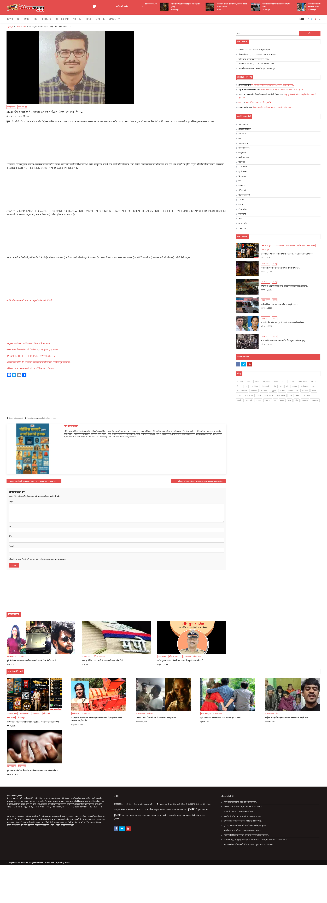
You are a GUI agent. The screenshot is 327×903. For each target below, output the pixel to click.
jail (287, 386)
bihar (257, 381)
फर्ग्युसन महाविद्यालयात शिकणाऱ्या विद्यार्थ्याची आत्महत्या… (29, 343)
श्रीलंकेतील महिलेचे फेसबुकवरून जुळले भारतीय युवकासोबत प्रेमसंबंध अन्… (33, 481)
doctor (313, 381)
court (284, 381)
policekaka (249, 395)
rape (290, 395)
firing (239, 386)
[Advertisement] (116, 143)
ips (281, 386)
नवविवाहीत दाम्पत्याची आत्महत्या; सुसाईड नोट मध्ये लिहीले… (30, 300)
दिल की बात (242, 176)
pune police (281, 395)
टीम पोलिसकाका (25, 116)
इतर (239, 138)
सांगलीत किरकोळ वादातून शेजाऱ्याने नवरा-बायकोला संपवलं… (305, 5)
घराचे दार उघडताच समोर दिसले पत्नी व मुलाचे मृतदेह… (168, 5)
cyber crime (302, 381)
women (305, 400)
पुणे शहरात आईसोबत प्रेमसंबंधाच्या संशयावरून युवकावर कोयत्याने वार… (33, 770)
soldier (239, 400)
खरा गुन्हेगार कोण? (244, 147)
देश (18, 19)
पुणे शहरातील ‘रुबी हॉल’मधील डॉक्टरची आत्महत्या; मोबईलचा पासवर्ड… (272, 85)
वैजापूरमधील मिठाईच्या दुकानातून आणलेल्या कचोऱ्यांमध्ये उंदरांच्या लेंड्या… (246, 835)
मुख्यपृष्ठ (10, 19)
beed (249, 381)
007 (239, 102)
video (282, 400)
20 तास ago (203, 10)
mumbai (41, 418)
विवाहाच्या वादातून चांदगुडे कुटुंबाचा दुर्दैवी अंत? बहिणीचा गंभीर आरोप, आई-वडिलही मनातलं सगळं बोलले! (255, 839)
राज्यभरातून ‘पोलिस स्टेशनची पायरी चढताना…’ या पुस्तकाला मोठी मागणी (287, 254)
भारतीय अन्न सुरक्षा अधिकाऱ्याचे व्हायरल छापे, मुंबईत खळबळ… (242, 830)
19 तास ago (158, 10)
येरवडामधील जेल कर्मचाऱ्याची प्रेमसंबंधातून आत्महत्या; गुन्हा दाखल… (33, 350)
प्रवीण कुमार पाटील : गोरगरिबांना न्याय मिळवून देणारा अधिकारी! (180, 660)
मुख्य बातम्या (187, 656)
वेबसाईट (11, 546)
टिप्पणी (11, 502)
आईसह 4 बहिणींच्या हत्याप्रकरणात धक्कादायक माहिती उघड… (287, 717)
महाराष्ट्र (26, 19)
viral (289, 400)
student (249, 400)
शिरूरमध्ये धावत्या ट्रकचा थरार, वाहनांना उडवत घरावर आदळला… (215, 5)
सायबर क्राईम (46, 19)
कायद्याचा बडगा (12, 656)
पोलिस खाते (242, 190)
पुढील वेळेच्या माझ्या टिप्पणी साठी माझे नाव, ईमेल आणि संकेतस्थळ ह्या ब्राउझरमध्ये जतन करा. (37, 559)
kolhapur (304, 386)
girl (246, 386)
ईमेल (11, 536)
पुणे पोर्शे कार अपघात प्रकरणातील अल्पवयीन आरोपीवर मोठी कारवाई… (32, 660)
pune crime (269, 395)
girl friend (254, 386)
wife (296, 400)
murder (264, 390)
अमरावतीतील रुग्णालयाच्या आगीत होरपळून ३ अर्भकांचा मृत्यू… (257, 68)
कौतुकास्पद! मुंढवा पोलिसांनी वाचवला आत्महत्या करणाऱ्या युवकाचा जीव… (200, 481)
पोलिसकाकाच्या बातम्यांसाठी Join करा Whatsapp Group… (31, 368)
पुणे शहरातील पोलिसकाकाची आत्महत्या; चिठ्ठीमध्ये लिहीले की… (31, 356)
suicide (53, 418)
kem (35, 418)
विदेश (35, 19)
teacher (268, 400)
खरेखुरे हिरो (242, 152)
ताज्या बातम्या (11, 106)
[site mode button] (301, 19)
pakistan (305, 390)
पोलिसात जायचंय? (99, 656)
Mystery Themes (64, 862)
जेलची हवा (241, 162)
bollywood (267, 381)
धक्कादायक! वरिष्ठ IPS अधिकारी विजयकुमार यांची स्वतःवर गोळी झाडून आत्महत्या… (39, 362)
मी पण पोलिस (242, 209)
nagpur (273, 390)
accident (240, 381)
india (274, 386)
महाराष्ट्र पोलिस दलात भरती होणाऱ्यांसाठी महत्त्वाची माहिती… (103, 660)
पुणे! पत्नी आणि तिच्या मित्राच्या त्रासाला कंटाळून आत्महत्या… (221, 717)
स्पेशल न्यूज (100, 19)
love (313, 386)
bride (276, 381)
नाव (10, 526)
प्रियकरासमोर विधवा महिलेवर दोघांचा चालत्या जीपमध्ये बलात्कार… (273, 107)
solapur (307, 395)
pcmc (314, 390)
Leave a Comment (16, 418)
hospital (30, 418)
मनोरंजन (88, 19)
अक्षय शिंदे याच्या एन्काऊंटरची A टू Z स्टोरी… (259, 102)
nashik (282, 390)
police (47, 418)
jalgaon (294, 386)
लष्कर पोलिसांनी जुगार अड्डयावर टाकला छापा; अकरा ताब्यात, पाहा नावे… (282, 89)
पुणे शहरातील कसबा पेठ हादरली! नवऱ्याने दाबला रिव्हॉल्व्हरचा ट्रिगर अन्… (246, 825)
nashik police (293, 390)
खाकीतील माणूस (62, 19)
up (275, 400)
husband (265, 386)
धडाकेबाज (77, 19)
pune (259, 395)
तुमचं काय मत (22, 106)
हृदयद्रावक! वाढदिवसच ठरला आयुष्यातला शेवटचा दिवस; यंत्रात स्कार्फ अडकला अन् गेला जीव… (96, 719)
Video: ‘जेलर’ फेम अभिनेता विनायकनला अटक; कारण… (156, 717)
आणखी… (112, 19)
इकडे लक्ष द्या (242, 133)
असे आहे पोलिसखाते (244, 129)
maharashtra (242, 390)
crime (292, 381)
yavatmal (314, 400)
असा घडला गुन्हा (243, 124)
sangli (298, 395)
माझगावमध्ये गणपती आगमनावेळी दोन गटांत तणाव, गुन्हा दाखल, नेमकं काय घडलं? (249, 844)
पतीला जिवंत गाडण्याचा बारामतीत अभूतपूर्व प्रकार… (259, 5)
